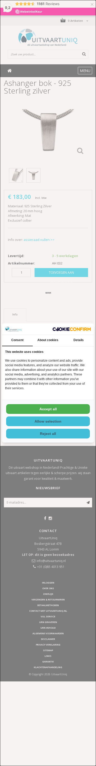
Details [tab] (78, 340)
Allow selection (48, 421)
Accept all (48, 409)
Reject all (48, 434)
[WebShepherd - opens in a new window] (71, 329)
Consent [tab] (17, 340)
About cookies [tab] (47, 340)
